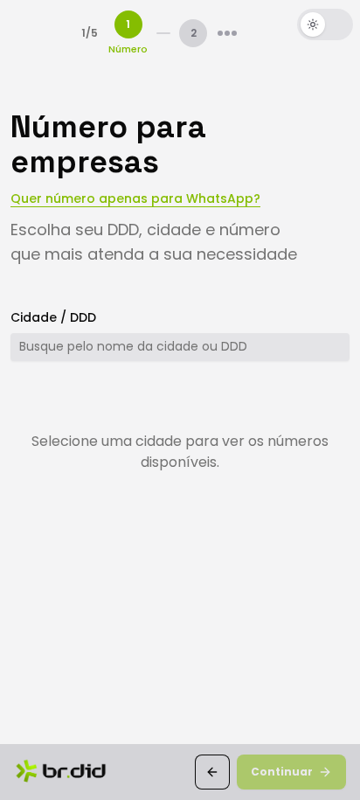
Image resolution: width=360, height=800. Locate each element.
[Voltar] (212, 772)
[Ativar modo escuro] (325, 24)
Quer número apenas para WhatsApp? (135, 198)
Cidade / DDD (53, 317)
